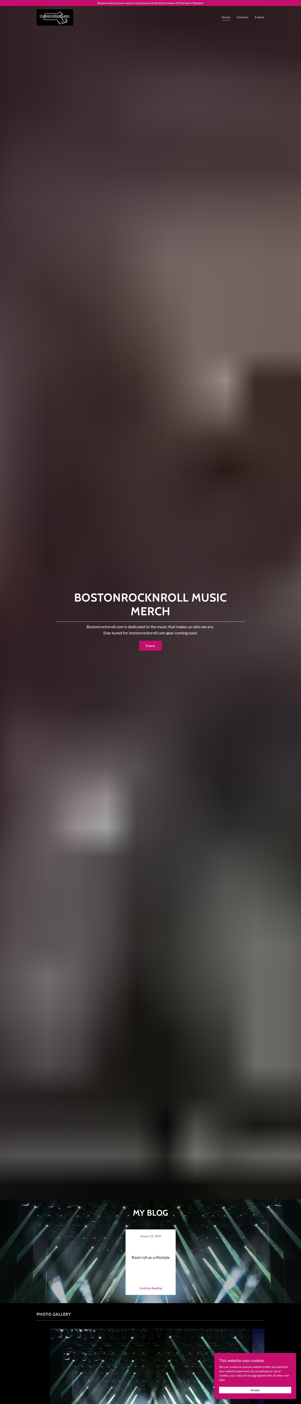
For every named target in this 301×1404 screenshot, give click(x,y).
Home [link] (226, 17)
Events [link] (259, 17)
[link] (55, 17)
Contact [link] (242, 17)
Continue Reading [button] (150, 1288)
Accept (255, 1390)
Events (150, 645)
